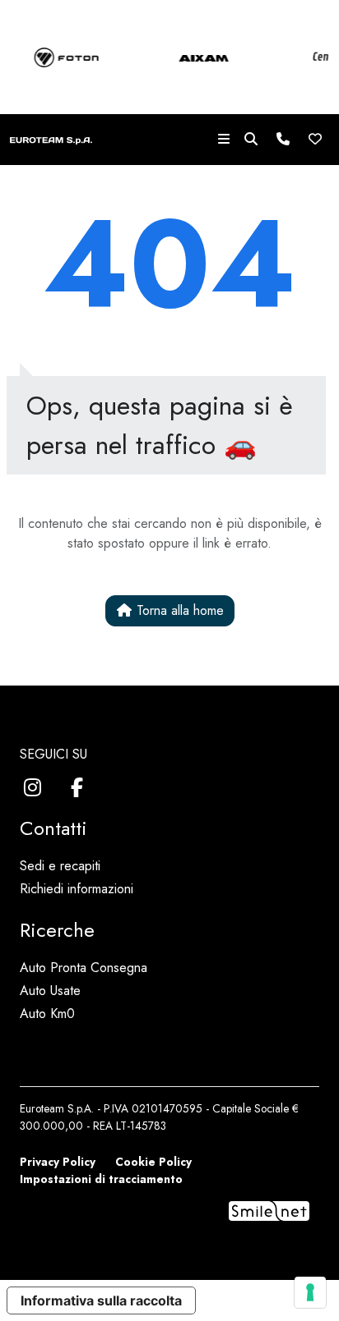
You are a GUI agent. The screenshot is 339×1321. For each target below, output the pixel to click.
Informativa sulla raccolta (101, 1300)
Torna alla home (178, 610)
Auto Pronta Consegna (83, 967)
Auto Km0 (47, 1013)
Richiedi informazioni (76, 888)
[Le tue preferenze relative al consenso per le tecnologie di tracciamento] (310, 1292)
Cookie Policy (153, 1162)
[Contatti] (283, 139)
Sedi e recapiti (60, 865)
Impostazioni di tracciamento (101, 1179)
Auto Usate (50, 990)
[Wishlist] (315, 139)
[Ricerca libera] (251, 139)
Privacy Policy (57, 1162)
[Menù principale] (224, 139)
